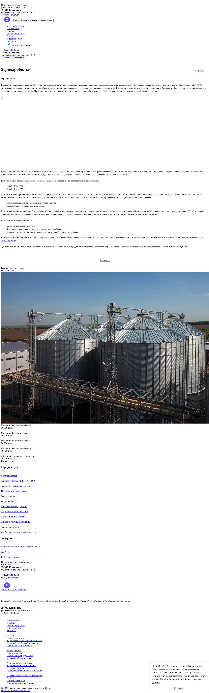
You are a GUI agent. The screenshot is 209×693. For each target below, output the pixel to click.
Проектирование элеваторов (21, 683)
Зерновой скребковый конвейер (22, 643)
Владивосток (15, 601)
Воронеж (25, 601)
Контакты (11, 41)
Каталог (11, 635)
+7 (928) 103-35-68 (10, 15)
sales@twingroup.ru (10, 577)
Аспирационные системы (19, 663)
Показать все (7, 270)
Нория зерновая (14, 653)
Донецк (34, 601)
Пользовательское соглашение (15, 690)
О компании (13, 28)
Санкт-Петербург (96, 601)
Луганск (42, 601)
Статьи (10, 36)
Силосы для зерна (15, 638)
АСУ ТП (11, 678)
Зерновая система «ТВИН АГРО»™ (24, 640)
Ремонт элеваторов (16, 680)
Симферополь (111, 601)
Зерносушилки (14, 650)
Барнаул (5, 601)
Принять (179, 688)
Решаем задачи (17, 26)
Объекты (11, 31)
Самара (84, 601)
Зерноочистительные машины (21, 665)
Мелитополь (52, 601)
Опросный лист (14, 39)
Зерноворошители (15, 668)
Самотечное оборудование (20, 655)
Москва (61, 601)
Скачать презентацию (21, 45)
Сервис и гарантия (16, 33)
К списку (200, 71)
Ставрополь (124, 601)
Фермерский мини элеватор (20, 658)
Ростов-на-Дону (73, 601)
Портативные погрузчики (19, 645)
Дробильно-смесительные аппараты (24, 670)
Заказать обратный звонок (13, 58)
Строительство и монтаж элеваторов (25, 675)
